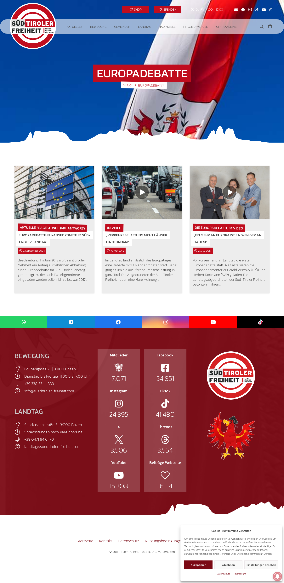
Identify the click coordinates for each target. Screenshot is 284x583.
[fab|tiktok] (165, 403)
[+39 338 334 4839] (19, 383)
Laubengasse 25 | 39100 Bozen (50, 369)
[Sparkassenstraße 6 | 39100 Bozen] (19, 425)
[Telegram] (71, 322)
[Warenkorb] (270, 26)
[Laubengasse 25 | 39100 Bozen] (19, 369)
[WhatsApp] (270, 9)
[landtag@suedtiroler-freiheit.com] (19, 446)
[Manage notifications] (277, 576)
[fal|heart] (165, 475)
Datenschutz (223, 574)
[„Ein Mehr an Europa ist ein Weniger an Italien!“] (230, 192)
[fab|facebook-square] (165, 367)
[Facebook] (243, 9)
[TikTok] (256, 9)
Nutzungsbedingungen (164, 541)
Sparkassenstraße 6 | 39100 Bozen (53, 425)
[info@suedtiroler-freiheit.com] (19, 391)
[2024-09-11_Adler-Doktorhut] (231, 435)
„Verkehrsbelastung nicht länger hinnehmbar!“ (136, 239)
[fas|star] (118, 367)
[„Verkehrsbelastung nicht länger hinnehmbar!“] (142, 192)
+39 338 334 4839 (39, 383)
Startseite (85, 541)
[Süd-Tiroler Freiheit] (231, 375)
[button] (85, 26)
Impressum (240, 574)
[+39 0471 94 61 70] (19, 439)
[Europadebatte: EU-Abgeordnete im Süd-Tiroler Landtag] (54, 192)
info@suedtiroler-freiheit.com (49, 391)
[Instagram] (250, 9)
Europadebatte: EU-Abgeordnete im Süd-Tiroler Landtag (54, 239)
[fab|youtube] (119, 475)
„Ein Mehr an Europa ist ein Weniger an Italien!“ (227, 239)
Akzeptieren (198, 565)
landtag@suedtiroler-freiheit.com (52, 446)
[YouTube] (263, 9)
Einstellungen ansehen (261, 565)
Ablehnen (228, 565)
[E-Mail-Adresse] (236, 9)
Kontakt (105, 541)
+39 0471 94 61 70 (39, 439)
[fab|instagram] (119, 403)
